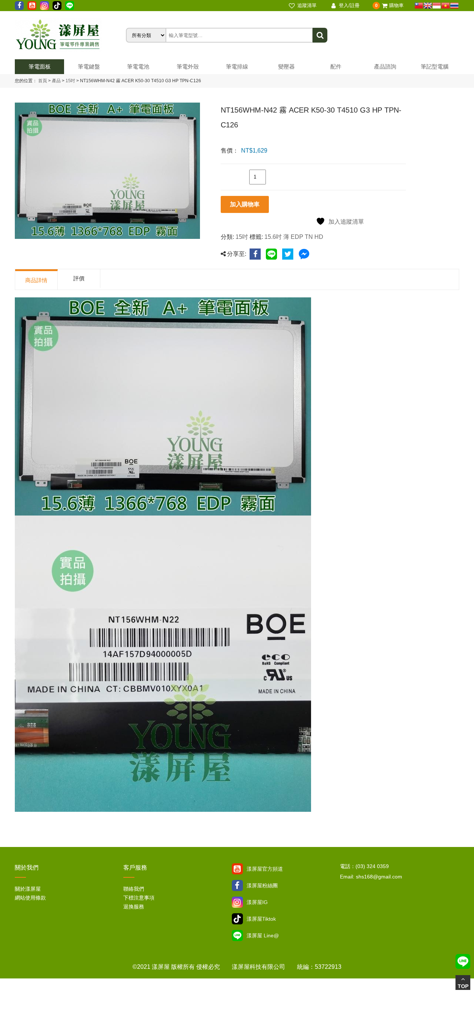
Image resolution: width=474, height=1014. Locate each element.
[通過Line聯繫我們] (69, 5)
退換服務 (133, 907)
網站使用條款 (30, 898)
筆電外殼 (188, 66)
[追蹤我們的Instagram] (44, 5)
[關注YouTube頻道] (237, 868)
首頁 (42, 80)
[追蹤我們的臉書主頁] (19, 5)
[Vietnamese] (445, 6)
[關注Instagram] (237, 902)
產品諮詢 (385, 66)
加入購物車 (245, 204)
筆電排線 (237, 66)
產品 (56, 80)
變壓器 (286, 66)
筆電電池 (138, 66)
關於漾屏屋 (28, 889)
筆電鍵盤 (89, 66)
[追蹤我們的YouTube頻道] (31, 5)
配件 (335, 66)
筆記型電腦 (434, 66)
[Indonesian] (437, 6)
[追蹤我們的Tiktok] (57, 5)
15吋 (69, 80)
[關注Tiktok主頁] (237, 918)
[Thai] (454, 6)
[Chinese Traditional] (419, 6)
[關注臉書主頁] (237, 885)
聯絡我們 (133, 889)
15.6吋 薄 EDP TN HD (293, 237)
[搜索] (320, 35)
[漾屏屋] (70, 35)
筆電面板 (40, 66)
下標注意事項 (138, 898)
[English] (428, 6)
